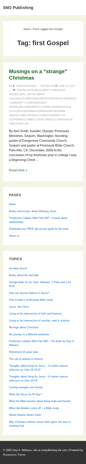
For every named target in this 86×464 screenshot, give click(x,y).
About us (14, 235)
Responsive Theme (14, 454)
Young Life (21, 123)
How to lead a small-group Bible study (31, 299)
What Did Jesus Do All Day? (25, 394)
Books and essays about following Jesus (32, 211)
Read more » (18, 170)
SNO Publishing (18, 7)
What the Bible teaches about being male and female (39, 401)
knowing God (33, 111)
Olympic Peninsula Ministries (35, 115)
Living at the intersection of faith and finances (35, 313)
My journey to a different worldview (29, 334)
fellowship (26, 107)
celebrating (29, 98)
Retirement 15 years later (23, 351)
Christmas (54, 98)
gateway (57, 107)
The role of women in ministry (26, 358)
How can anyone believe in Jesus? (29, 292)
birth (30, 94)
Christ (42, 98)
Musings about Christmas (48, 90)
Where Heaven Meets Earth (25, 414)
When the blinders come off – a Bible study (34, 408)
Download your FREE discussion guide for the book (39, 228)
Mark (45, 111)
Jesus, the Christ (19, 306)
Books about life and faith (24, 275)
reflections (55, 119)
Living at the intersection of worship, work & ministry (39, 320)
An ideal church (18, 268)
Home (12, 204)
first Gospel (42, 107)
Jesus (21, 111)
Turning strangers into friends (26, 387)
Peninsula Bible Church (30, 119)
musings (54, 111)
